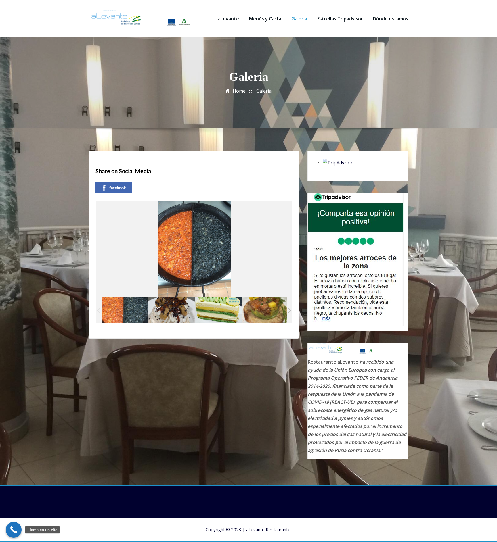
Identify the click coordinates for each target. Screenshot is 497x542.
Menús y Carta (265, 19)
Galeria (299, 19)
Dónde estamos (390, 19)
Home (239, 91)
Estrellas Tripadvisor (340, 19)
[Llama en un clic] (14, 530)
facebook (117, 187)
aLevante (228, 19)
